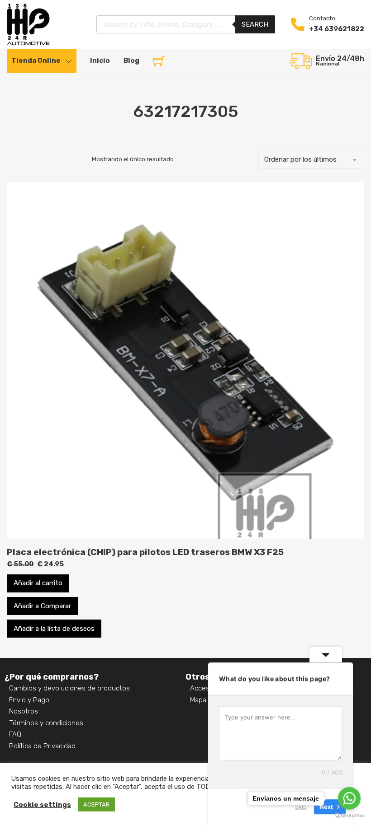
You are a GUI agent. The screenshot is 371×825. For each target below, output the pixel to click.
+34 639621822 (336, 29)
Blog (131, 60)
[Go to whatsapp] (349, 798)
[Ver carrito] (159, 61)
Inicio (100, 60)
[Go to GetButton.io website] (349, 816)
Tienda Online (36, 60)
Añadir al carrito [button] (38, 583)
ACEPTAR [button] (96, 804)
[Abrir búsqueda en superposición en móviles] (185, 24)
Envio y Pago (29, 700)
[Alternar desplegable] (68, 61)
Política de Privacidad (42, 746)
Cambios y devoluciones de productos (69, 688)
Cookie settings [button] (42, 805)
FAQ (15, 734)
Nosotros (23, 711)
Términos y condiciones (46, 723)
